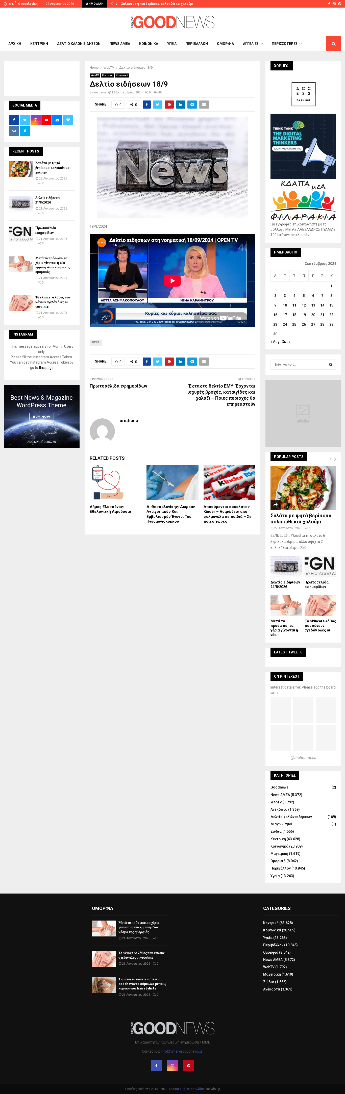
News (95, 342)
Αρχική (14, 44)
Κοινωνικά (148, 44)
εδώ (307, 235)
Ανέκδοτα (278, 809)
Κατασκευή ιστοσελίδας (187, 1089)
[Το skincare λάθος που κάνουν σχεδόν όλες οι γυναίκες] (21, 303)
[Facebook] (156, 1065)
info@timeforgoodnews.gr (182, 1051)
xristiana (100, 92)
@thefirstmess (303, 757)
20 (313, 315)
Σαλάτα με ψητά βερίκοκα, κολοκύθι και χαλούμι (157, 4)
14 (322, 305)
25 (294, 324)
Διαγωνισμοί (281, 824)
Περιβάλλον (197, 44)
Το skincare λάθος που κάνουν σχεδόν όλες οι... (320, 625)
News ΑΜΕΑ (120, 44)
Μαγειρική (279, 854)
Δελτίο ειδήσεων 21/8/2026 (47, 200)
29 (331, 324)
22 (331, 315)
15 (331, 305)
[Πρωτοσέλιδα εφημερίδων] (21, 234)
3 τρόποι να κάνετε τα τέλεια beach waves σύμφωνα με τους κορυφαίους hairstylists (142, 983)
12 (304, 305)
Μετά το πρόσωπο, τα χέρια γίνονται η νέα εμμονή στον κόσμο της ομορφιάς (52, 265)
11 (294, 305)
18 (294, 315)
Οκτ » (286, 342)
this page (46, 368)
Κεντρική (39, 44)
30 (275, 334)
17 (285, 315)
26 (304, 324)
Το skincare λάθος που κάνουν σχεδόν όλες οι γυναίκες (52, 301)
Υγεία (172, 44)
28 (322, 324)
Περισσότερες (285, 44)
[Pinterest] (188, 1065)
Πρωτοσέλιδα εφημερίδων (118, 386)
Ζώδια (276, 831)
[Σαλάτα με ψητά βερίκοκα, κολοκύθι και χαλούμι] (21, 169)
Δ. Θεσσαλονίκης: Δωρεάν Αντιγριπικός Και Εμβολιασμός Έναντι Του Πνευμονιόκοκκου (170, 514)
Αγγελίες (251, 44)
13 (313, 305)
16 (275, 315)
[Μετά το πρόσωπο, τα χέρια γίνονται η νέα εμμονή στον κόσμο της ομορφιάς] (21, 264)
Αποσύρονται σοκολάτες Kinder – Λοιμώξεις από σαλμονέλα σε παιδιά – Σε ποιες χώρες (228, 514)
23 (275, 324)
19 (304, 315)
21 (322, 315)
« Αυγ (274, 342)
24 (285, 324)
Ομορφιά (225, 44)
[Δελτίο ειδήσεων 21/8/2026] (21, 204)
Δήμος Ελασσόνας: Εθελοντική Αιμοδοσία (110, 509)
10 (285, 305)
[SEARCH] (330, 365)
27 (313, 324)
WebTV (95, 75)
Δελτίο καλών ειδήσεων (79, 44)
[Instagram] (172, 1065)
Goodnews (279, 787)
